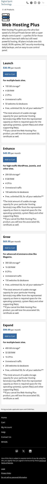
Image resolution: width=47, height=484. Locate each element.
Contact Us (6, 437)
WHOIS (4, 442)
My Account (6, 427)
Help (3, 432)
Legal (3, 469)
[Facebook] (16, 451)
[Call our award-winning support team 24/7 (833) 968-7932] (35, 2)
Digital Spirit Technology (6, 2)
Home (4, 417)
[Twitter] (23, 451)
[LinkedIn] (30, 451)
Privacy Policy (6, 473)
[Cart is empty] (43, 2)
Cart (3, 422)
